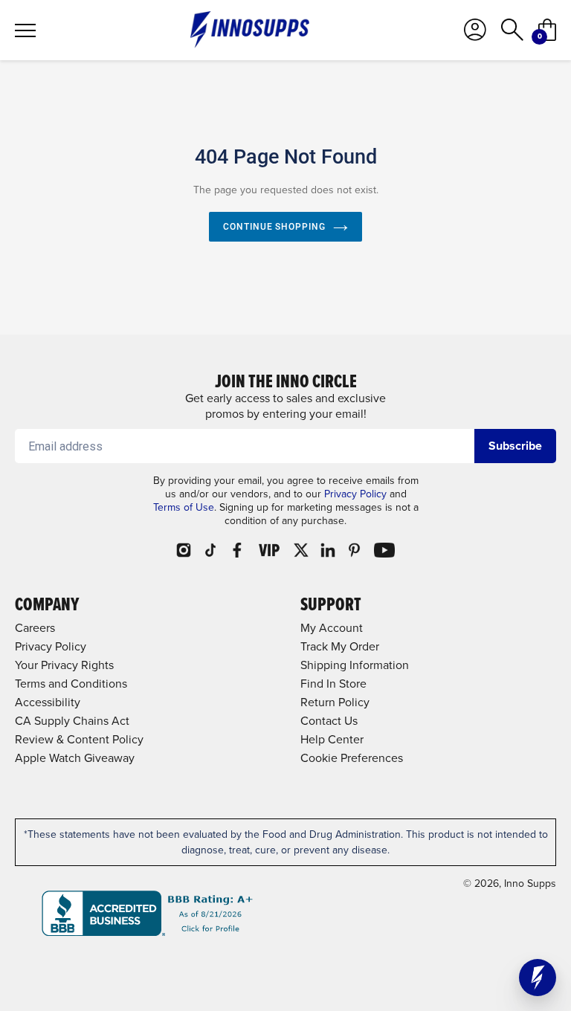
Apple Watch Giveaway (75, 757)
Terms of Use (183, 507)
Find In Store (333, 683)
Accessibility (47, 702)
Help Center (332, 739)
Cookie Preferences (351, 757)
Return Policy (335, 702)
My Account (331, 627)
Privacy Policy (355, 494)
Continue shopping (274, 227)
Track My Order (339, 646)
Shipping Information (354, 665)
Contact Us (329, 720)
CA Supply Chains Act (72, 720)
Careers (35, 627)
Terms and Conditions (71, 683)
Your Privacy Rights (64, 665)
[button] (537, 977)
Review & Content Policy (79, 739)
